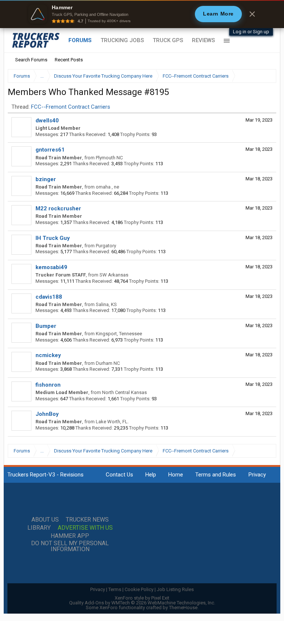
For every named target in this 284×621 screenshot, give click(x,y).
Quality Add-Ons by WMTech (142, 602)
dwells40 (47, 120)
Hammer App (70, 536)
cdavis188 (49, 296)
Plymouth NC (109, 157)
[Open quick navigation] (265, 75)
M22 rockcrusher (58, 208)
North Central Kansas (124, 392)
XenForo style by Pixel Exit (142, 598)
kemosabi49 (51, 267)
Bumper (46, 326)
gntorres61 (50, 149)
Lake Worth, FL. (112, 421)
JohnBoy (47, 414)
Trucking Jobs (122, 40)
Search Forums (31, 59)
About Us (45, 520)
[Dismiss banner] (252, 14)
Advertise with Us (85, 528)
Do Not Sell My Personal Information (70, 546)
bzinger (46, 179)
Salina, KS (106, 304)
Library (39, 528)
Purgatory (106, 245)
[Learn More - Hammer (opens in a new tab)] (142, 14)
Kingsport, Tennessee (119, 333)
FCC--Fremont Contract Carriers (70, 107)
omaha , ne (107, 187)
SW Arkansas (113, 275)
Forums (80, 40)
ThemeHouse (183, 607)
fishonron (48, 384)
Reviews (203, 40)
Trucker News (87, 520)
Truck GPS (168, 40)
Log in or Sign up (251, 31)
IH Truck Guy (53, 238)
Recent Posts (69, 59)
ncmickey (48, 355)
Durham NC (108, 363)
